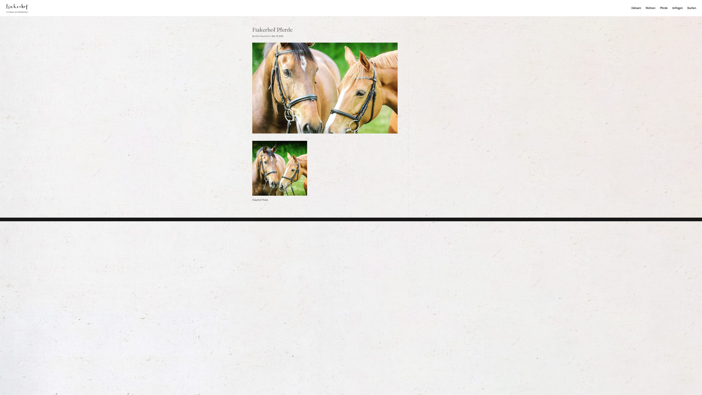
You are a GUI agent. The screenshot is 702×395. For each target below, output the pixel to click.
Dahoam (636, 8)
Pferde (664, 8)
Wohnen (650, 8)
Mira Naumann (262, 36)
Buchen (691, 8)
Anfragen (677, 8)
